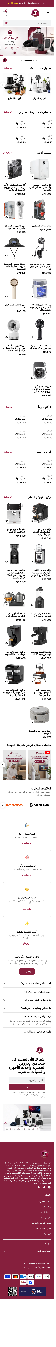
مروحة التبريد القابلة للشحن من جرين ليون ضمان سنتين (40, 307)
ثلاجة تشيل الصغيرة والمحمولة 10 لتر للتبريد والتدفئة (40, 187)
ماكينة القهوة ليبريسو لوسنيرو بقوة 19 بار (41, 653)
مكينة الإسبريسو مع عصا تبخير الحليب (16, 530)
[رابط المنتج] (39, 169)
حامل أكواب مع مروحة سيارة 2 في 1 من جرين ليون (40, 266)
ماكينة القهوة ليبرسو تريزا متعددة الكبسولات (15, 653)
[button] (48, 13)
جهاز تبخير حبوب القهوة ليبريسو (40, 732)
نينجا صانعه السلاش (41, 225)
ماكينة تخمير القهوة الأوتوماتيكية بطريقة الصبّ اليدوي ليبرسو (41, 573)
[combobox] (27, 23)
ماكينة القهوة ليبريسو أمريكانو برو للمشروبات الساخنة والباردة (14, 692)
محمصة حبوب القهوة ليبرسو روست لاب (41, 615)
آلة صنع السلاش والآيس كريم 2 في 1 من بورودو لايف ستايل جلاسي (14, 187)
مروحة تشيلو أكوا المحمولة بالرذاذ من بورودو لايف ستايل (41, 389)
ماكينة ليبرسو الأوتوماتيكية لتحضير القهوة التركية (41, 532)
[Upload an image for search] (6, 23)
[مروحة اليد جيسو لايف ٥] (14, 307)
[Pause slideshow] (5, 60)
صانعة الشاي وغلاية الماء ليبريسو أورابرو (16, 615)
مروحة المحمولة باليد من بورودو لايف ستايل (40, 347)
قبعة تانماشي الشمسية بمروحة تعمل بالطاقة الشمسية (15, 266)
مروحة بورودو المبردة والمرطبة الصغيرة (15, 227)
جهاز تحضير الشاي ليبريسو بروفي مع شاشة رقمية (42, 692)
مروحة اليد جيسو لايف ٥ (15, 306)
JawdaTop (41, 1263)
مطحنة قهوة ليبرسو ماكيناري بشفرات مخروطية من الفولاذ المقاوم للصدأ (16, 574)
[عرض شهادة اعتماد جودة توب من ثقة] (32, 1291)
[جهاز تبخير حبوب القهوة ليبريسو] (39, 733)
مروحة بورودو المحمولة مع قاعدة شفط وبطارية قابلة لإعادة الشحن (14, 348)
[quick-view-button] (32, 176)
